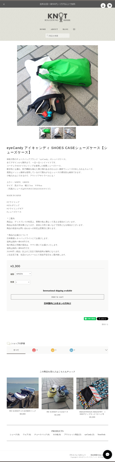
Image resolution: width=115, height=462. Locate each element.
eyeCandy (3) (89, 434)
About (54, 29)
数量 (12, 282)
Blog (65, 29)
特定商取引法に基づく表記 (101, 455)
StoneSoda (101, 434)
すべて (16, 350)
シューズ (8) (14, 434)
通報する (105, 324)
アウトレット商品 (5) (72, 434)
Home (43, 29)
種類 (12, 274)
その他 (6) (57, 434)
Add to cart (57, 297)
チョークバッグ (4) (41, 434)
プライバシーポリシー (77, 455)
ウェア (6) (27, 434)
